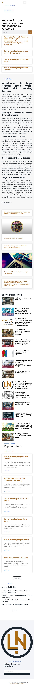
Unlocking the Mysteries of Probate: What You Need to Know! (15, 246)
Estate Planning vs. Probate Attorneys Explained (22, 352)
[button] (24, 2)
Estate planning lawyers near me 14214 (16, 68)
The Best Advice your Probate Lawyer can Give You (16, 272)
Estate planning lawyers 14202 (16, 539)
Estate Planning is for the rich (13, 238)
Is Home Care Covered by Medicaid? (15, 604)
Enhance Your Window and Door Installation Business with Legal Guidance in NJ (23, 342)
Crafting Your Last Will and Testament (23, 372)
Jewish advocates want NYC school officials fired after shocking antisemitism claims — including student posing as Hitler (17, 283)
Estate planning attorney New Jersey (16, 60)
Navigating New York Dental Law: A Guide (22, 403)
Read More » (7, 470)
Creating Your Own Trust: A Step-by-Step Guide (23, 435)
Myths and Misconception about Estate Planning (14, 479)
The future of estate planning (16, 558)
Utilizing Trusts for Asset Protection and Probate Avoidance (16, 591)
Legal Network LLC (23, 682)
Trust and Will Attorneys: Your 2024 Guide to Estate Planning (22, 332)
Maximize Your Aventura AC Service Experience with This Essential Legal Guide (22, 394)
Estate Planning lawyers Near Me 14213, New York (16, 52)
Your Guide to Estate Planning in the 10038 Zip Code (17, 601)
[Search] (30, 32)
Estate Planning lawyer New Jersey (15, 520)
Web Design (16, 683)
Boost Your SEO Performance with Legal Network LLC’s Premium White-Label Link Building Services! (23, 322)
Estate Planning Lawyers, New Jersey (16, 500)
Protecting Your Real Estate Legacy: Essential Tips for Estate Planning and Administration (23, 425)
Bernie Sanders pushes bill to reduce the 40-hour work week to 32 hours (17, 212)
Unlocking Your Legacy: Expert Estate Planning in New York (23, 414)
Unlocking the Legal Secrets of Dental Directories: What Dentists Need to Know (23, 310)
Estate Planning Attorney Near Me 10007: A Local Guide (17, 596)
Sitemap (11, 683)
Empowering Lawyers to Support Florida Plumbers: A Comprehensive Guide (23, 363)
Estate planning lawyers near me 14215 (16, 457)
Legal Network (21, 683)
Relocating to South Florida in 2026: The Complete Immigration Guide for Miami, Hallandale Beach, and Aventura (16, 41)
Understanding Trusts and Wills (23, 299)
